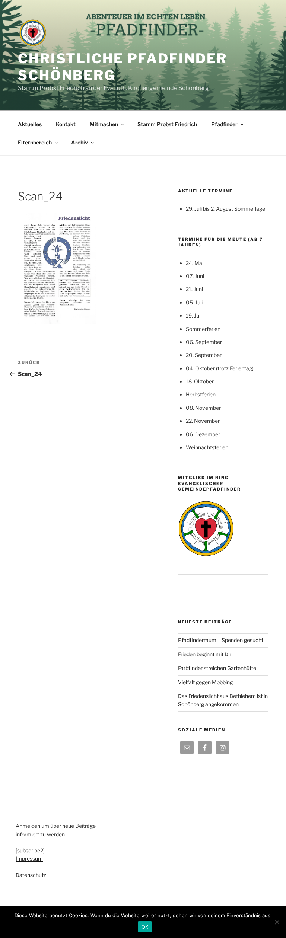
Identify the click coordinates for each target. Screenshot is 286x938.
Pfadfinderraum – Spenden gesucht (220, 640)
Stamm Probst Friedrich (167, 124)
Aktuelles (30, 124)
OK (145, 927)
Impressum (29, 858)
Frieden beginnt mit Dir (204, 654)
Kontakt (66, 124)
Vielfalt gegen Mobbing (205, 682)
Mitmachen (104, 124)
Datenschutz (31, 875)
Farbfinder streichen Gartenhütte (217, 668)
